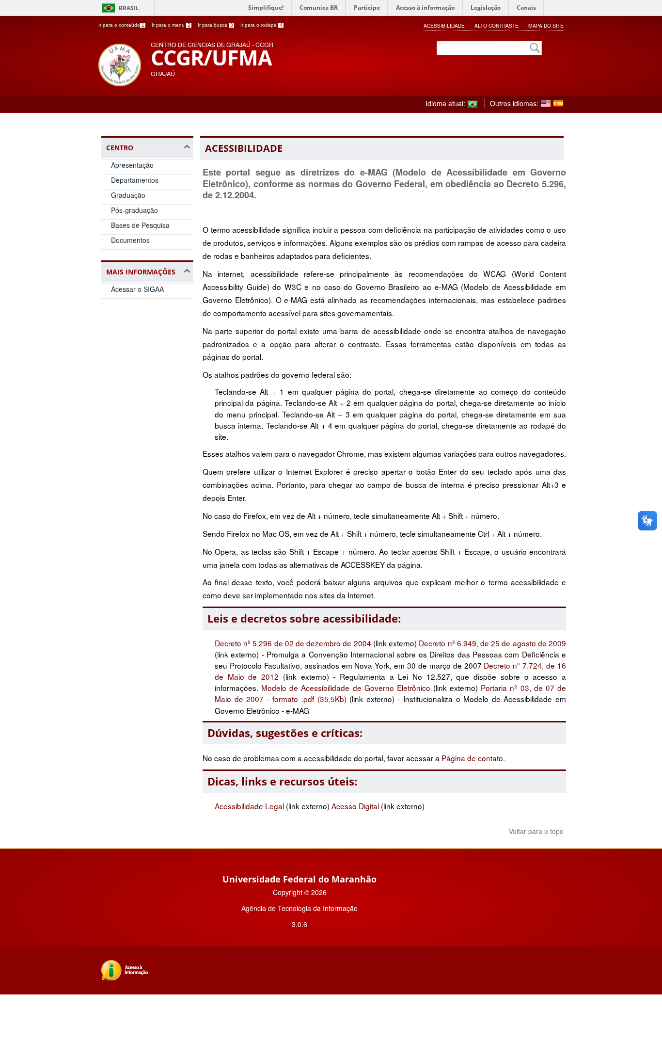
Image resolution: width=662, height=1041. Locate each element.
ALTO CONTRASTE (496, 25)
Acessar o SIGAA (137, 289)
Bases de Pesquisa (140, 225)
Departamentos (134, 180)
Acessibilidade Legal (249, 806)
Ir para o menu (171, 25)
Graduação (128, 195)
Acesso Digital (355, 806)
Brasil (129, 8)
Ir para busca (215, 25)
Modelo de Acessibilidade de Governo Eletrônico (345, 687)
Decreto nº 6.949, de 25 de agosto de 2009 (492, 643)
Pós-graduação (134, 210)
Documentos (130, 240)
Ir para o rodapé (261, 25)
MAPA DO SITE (546, 25)
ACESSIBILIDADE (444, 25)
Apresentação (132, 165)
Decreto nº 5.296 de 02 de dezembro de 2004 (294, 643)
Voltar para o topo (535, 831)
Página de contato (472, 758)
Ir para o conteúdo (121, 25)
